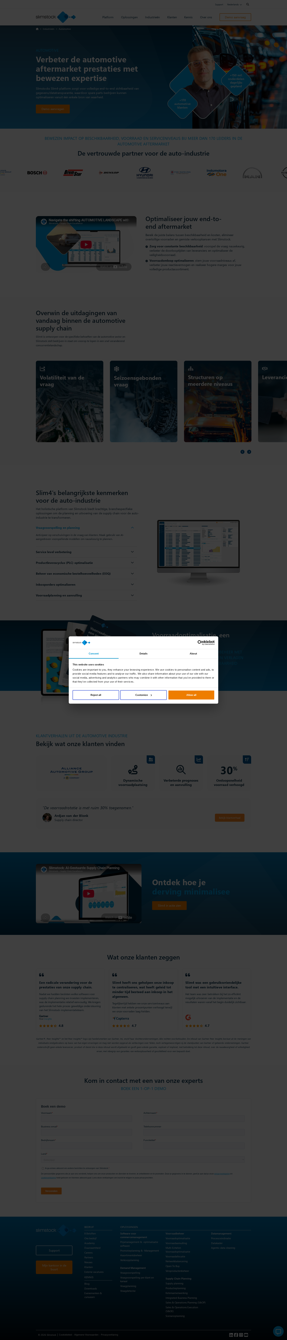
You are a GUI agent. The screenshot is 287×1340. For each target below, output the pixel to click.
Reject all (96, 695)
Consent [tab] (94, 653)
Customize (141, 695)
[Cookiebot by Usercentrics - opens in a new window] (200, 642)
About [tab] (193, 653)
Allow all (191, 695)
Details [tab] (144, 653)
